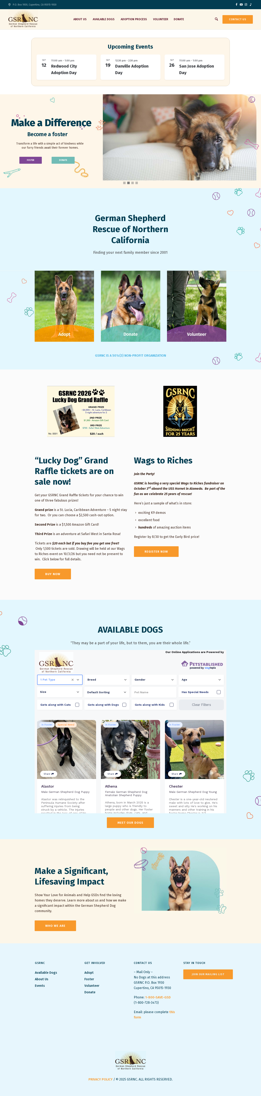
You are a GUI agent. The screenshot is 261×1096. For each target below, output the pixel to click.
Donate (89, 992)
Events (40, 986)
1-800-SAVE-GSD (158, 997)
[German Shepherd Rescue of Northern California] (130, 1060)
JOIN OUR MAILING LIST (208, 974)
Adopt (89, 973)
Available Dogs (46, 973)
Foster (89, 979)
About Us (41, 979)
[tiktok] (250, 4)
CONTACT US (237, 19)
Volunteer (91, 986)
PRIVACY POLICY (100, 1079)
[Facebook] (236, 4)
